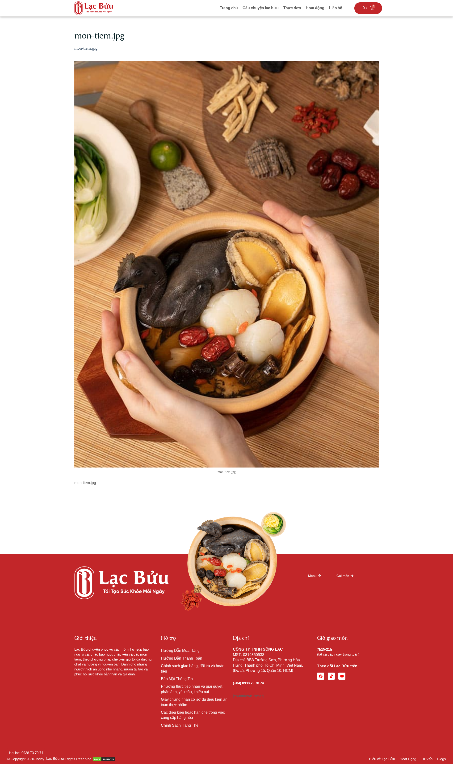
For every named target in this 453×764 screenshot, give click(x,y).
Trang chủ (229, 8)
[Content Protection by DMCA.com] (104, 759)
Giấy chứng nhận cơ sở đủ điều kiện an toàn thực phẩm (194, 702)
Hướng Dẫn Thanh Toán (181, 658)
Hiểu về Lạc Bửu (382, 759)
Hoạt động (315, 8)
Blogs (441, 759)
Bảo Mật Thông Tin (177, 679)
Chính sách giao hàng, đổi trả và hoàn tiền (192, 668)
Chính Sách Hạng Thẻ (179, 725)
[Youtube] (341, 676)
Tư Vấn (426, 759)
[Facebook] (320, 676)
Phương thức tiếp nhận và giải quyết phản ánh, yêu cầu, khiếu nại (191, 689)
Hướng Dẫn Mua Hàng (180, 650)
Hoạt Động (408, 759)
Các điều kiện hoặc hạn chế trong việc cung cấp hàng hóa (193, 715)
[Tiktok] (331, 676)
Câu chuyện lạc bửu (260, 8)
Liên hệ (335, 8)
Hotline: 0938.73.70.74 (26, 753)
